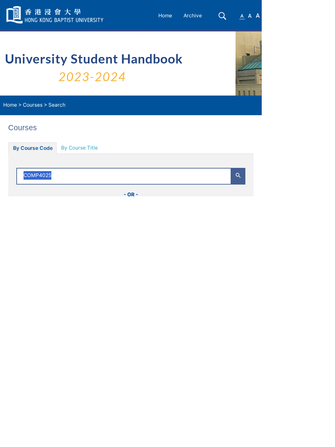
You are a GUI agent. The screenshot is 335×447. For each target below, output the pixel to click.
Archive (193, 15)
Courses (33, 105)
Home (165, 15)
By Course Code (33, 148)
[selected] (56, 15)
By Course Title (79, 148)
